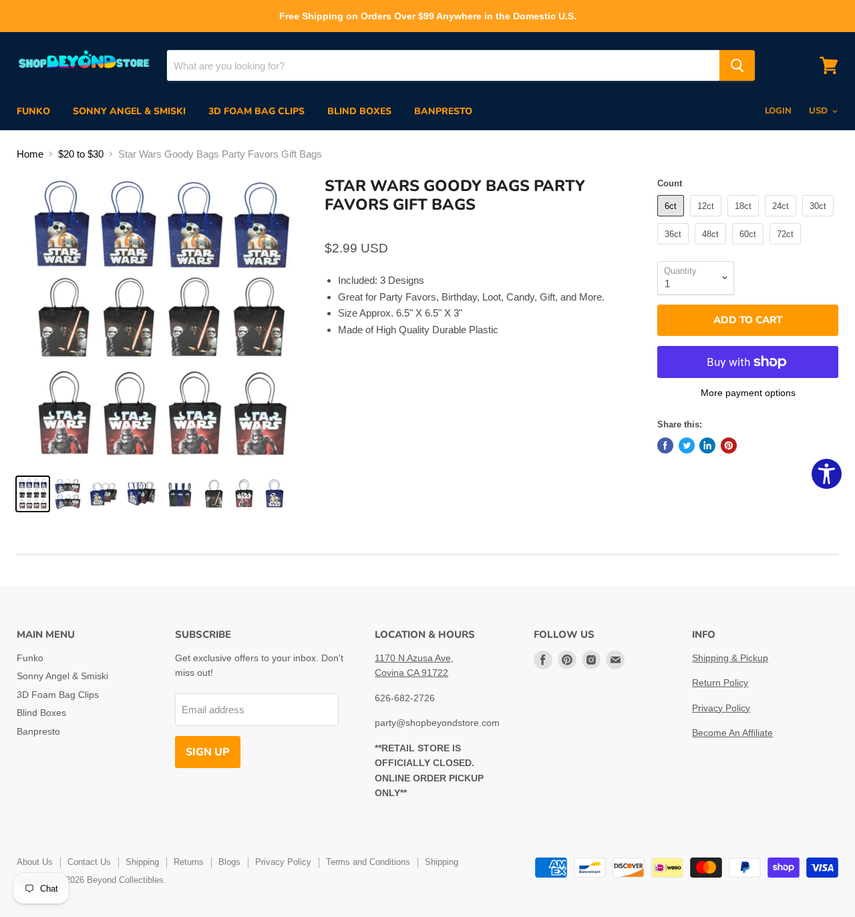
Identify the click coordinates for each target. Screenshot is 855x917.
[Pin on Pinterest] (729, 445)
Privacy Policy (721, 708)
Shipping (142, 862)
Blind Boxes (359, 111)
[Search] (737, 65)
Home (30, 154)
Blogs (229, 862)
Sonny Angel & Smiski (129, 111)
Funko (33, 111)
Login (778, 111)
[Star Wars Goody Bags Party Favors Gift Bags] (33, 494)
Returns (189, 862)
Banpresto (443, 111)
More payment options (748, 392)
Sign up (208, 752)
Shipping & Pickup (730, 658)
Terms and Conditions (368, 862)
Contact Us (89, 862)
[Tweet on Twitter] (687, 445)
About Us (35, 862)
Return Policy (720, 682)
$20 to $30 (81, 154)
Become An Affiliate (732, 732)
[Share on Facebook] (665, 445)
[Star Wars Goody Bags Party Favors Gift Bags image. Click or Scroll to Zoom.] (161, 321)
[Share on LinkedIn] (707, 445)
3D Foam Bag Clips (256, 111)
